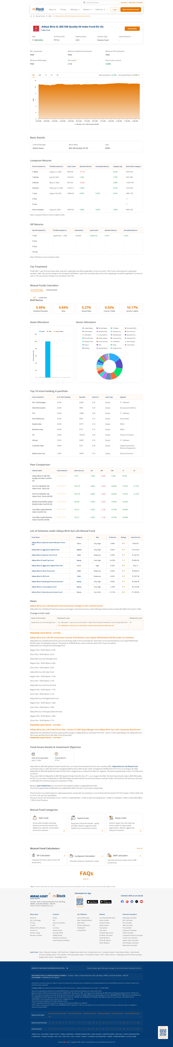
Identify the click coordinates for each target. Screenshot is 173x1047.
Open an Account (98, 541)
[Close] (111, 500)
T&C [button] (85, 544)
